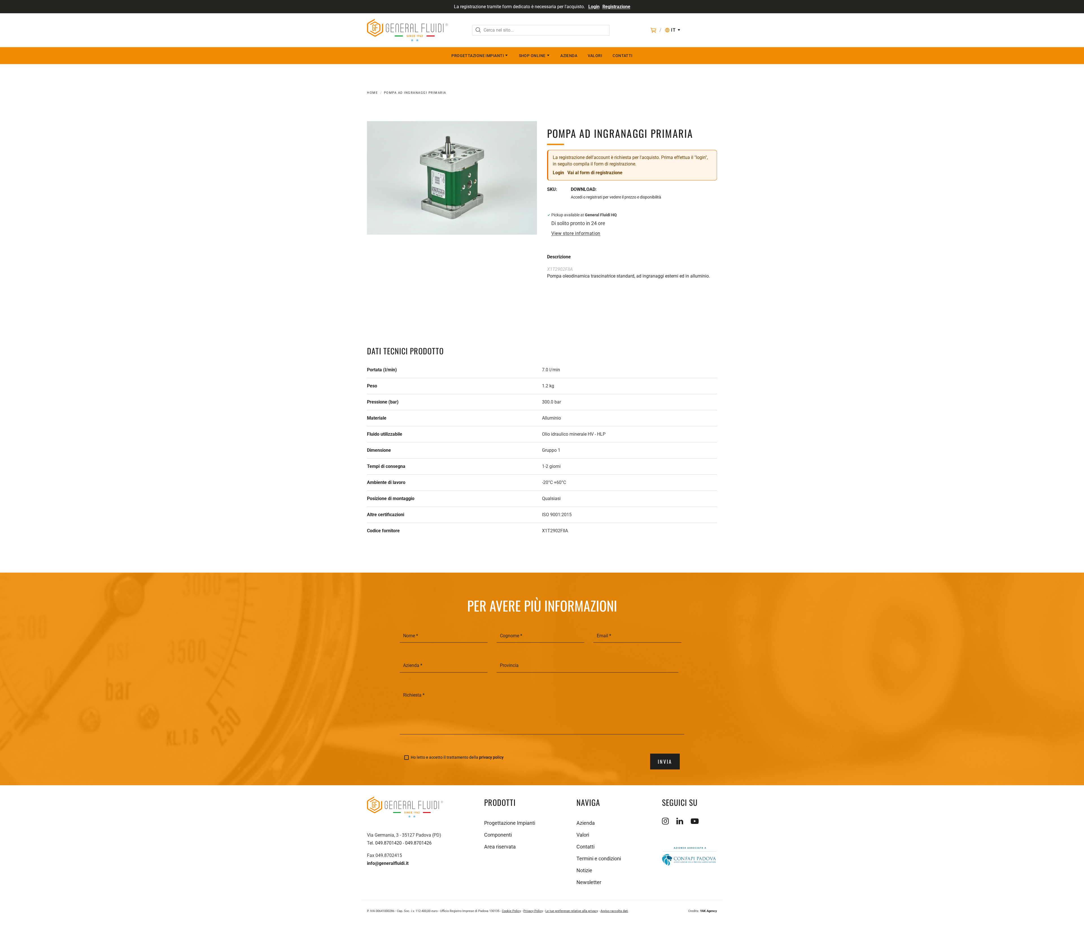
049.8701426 (418, 843)
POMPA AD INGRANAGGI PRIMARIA (415, 93)
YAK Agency (708, 911)
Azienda (568, 55)
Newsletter (588, 882)
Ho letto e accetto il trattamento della (457, 757)
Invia (665, 761)
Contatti (623, 55)
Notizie (584, 870)
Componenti (498, 835)
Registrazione (616, 6)
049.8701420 (388, 843)
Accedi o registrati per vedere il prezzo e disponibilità (616, 197)
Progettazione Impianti (477, 55)
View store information (575, 233)
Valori (595, 55)
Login (594, 6)
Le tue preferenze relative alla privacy (571, 911)
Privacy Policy (533, 911)
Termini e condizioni (598, 858)
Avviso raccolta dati (614, 911)
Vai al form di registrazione (594, 172)
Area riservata (500, 847)
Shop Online (532, 55)
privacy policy (491, 757)
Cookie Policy (511, 911)
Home (372, 93)
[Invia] (478, 30)
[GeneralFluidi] (407, 30)
